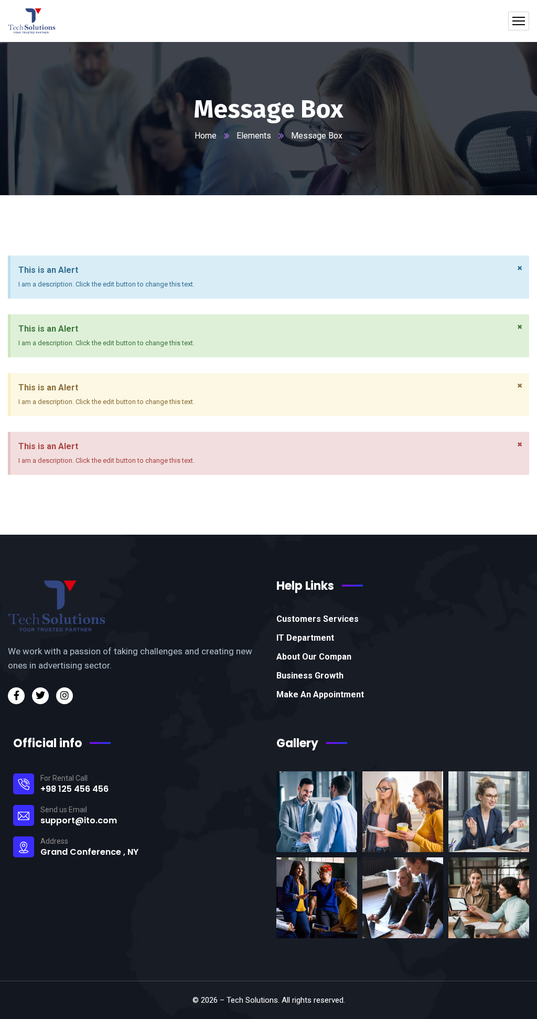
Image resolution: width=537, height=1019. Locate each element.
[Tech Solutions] (32, 21)
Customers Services (317, 619)
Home (206, 136)
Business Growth (309, 676)
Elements (254, 136)
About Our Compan (313, 657)
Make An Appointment (320, 694)
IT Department (305, 638)
